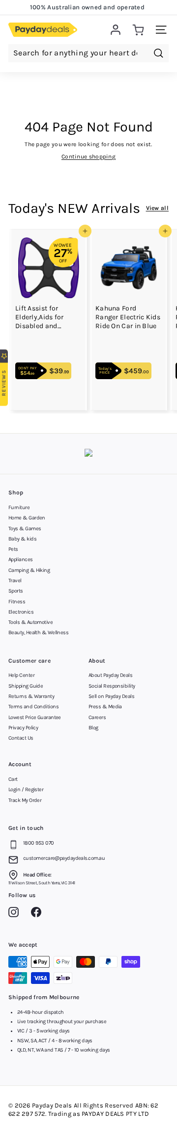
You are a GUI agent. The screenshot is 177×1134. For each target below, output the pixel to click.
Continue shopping (88, 156)
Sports (15, 591)
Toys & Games (24, 528)
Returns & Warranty (31, 696)
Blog (93, 727)
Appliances (20, 559)
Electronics (20, 612)
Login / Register (25, 789)
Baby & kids (22, 539)
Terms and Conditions (33, 706)
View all (157, 208)
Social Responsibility (111, 686)
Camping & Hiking (29, 570)
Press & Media (105, 706)
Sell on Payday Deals (111, 696)
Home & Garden (26, 518)
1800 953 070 (38, 843)
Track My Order (24, 800)
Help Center (21, 675)
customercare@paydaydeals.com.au (64, 858)
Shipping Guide (25, 686)
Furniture (19, 507)
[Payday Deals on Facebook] (38, 914)
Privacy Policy (23, 727)
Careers (97, 717)
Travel (15, 580)
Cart (13, 779)
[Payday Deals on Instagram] (16, 914)
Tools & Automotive (30, 622)
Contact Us (20, 738)
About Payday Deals (110, 675)
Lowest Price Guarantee (34, 717)
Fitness (16, 601)
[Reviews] (88, 454)
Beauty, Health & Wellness (38, 632)
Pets (13, 549)
